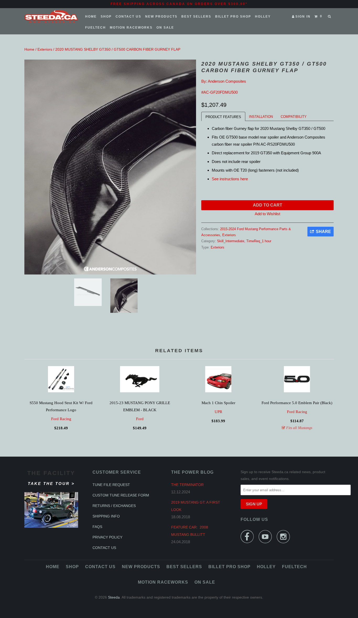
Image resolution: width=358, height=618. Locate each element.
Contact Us (128, 16)
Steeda (114, 597)
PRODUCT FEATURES (223, 117)
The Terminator (187, 485)
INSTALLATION (261, 117)
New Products (161, 16)
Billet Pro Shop (233, 16)
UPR (218, 412)
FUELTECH (95, 27)
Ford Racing (61, 419)
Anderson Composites (227, 81)
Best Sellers (196, 16)
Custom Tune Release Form (121, 495)
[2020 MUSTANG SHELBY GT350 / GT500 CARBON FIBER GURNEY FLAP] (110, 167)
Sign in (303, 16)
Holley (263, 16)
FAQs (97, 527)
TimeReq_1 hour (258, 241)
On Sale (165, 27)
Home (91, 16)
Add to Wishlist (267, 214)
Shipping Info (106, 516)
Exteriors (44, 49)
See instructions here (230, 179)
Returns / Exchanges (114, 506)
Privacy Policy (107, 537)
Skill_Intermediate (230, 241)
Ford (140, 419)
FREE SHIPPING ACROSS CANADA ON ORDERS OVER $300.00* (179, 4)
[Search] (330, 16)
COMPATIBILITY (294, 117)
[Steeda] (51, 16)
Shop (106, 16)
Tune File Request (111, 485)
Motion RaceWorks (131, 27)
